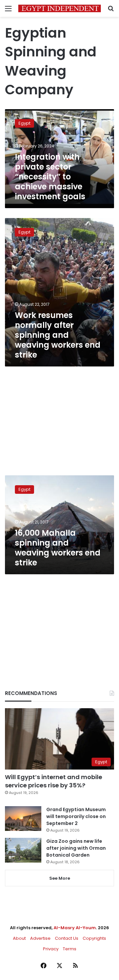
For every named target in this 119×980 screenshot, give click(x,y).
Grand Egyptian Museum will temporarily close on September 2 (76, 816)
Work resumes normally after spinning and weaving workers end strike (57, 335)
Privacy (51, 949)
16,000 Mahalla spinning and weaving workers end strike (57, 547)
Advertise (40, 938)
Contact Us (66, 938)
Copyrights (94, 938)
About (19, 938)
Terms (69, 949)
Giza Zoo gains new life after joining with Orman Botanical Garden (76, 848)
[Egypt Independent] (59, 8)
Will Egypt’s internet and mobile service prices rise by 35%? (53, 781)
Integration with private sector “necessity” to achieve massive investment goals (50, 176)
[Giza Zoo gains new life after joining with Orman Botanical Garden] (23, 850)
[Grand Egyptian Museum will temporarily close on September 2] (23, 818)
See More (59, 878)
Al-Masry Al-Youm (75, 928)
